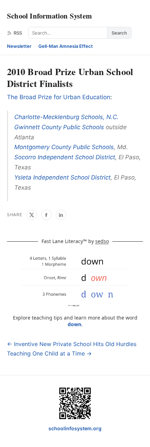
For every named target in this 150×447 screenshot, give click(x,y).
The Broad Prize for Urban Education (58, 97)
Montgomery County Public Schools (64, 147)
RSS (18, 33)
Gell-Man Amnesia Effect (65, 46)
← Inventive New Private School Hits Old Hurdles (71, 343)
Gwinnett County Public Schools (59, 127)
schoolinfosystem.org (75, 428)
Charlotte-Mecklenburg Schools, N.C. (66, 116)
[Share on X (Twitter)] (32, 215)
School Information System (49, 15)
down (74, 324)
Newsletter (19, 46)
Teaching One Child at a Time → (49, 353)
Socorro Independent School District (64, 157)
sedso (102, 241)
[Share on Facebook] (46, 215)
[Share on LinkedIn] (61, 215)
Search (119, 33)
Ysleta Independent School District (62, 177)
